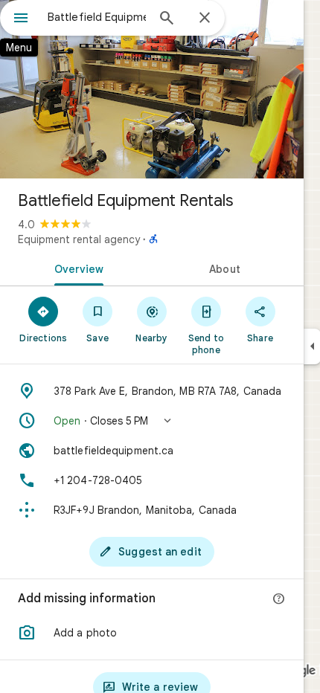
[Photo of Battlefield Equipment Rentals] (152, 89)
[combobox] (97, 17)
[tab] (76, 268)
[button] (152, 421)
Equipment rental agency (79, 239)
